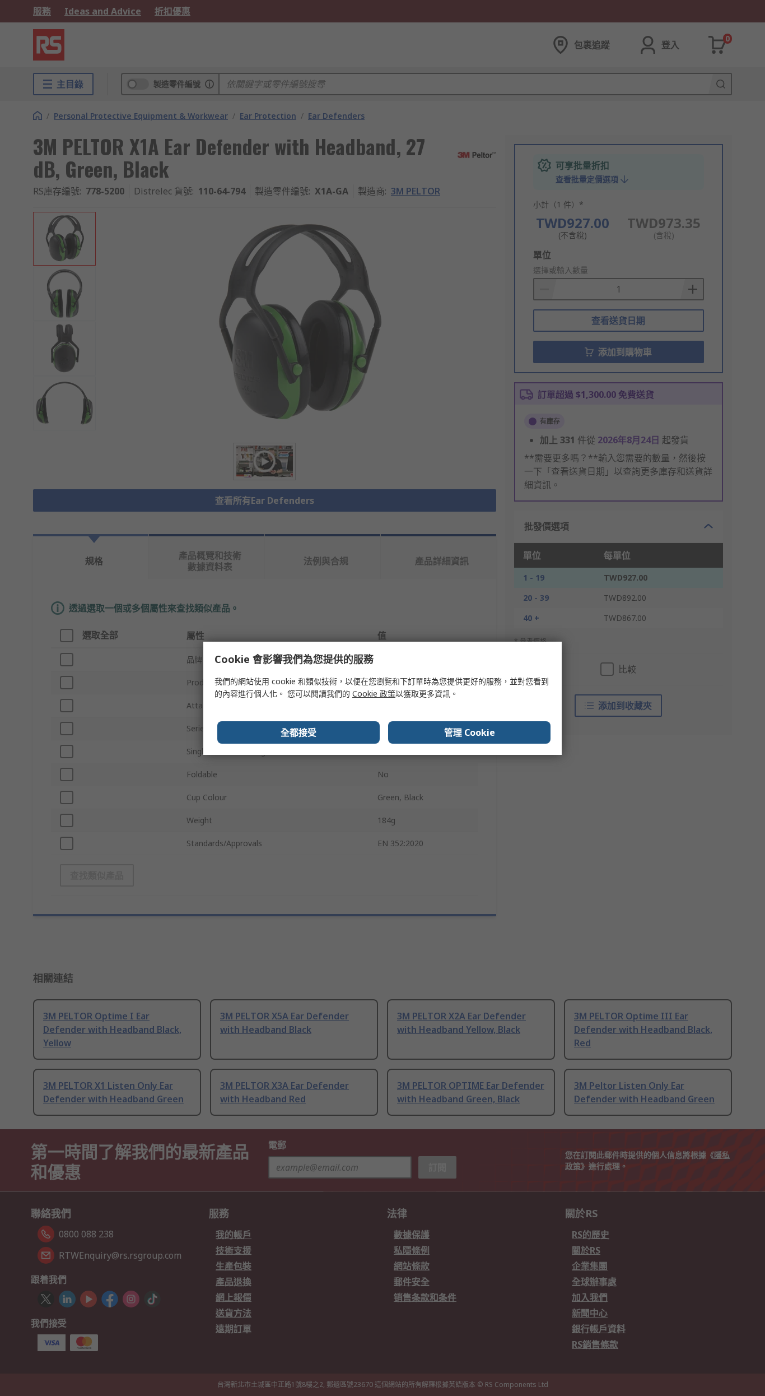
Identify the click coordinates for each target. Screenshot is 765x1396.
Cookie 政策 (373, 693)
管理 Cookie (469, 732)
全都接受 (298, 732)
